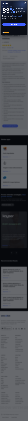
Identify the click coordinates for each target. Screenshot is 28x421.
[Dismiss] (25, 3)
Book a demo (14, 24)
